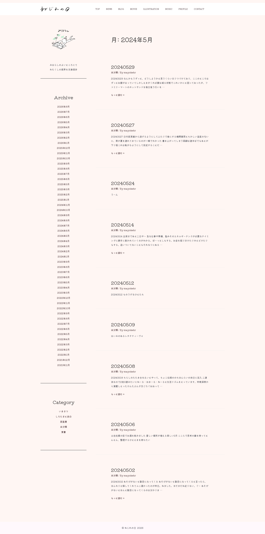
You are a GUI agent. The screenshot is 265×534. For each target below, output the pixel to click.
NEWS (109, 9)
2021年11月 (63, 365)
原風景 (63, 421)
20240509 (123, 324)
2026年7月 (64, 111)
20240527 (122, 124)
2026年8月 (63, 106)
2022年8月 (63, 318)
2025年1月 (63, 199)
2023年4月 (64, 287)
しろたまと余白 (64, 416)
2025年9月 (64, 163)
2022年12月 (63, 297)
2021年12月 (63, 359)
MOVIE (133, 9)
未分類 (63, 426)
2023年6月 (63, 277)
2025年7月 (63, 173)
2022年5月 (64, 334)
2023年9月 (63, 261)
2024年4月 (63, 241)
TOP (97, 9)
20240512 (122, 282)
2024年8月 (64, 220)
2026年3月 (63, 132)
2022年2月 (63, 349)
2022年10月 (63, 308)
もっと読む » (117, 94)
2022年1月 (63, 354)
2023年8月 (63, 266)
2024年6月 (64, 230)
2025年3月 (64, 189)
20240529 (123, 66)
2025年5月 (63, 184)
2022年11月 (63, 303)
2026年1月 (63, 142)
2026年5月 (64, 122)
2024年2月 (64, 251)
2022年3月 (63, 344)
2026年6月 (63, 117)
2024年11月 (63, 204)
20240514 (122, 224)
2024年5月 (63, 235)
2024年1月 (63, 256)
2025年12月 (63, 147)
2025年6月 (64, 179)
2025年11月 (63, 153)
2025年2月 (64, 194)
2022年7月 (64, 323)
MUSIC (168, 9)
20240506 (123, 424)
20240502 (123, 469)
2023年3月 (63, 292)
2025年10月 (63, 158)
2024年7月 (63, 225)
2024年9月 (64, 215)
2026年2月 (63, 137)
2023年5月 (64, 282)
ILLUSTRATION (151, 9)
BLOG (121, 9)
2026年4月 (64, 127)
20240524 (122, 183)
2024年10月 (63, 209)
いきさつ (63, 411)
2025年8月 (64, 168)
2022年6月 (63, 328)
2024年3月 (64, 246)
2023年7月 (64, 272)
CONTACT (199, 9)
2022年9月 (63, 313)
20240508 (123, 365)
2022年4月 (64, 339)
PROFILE (183, 9)
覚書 (63, 432)
